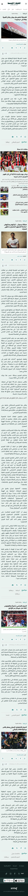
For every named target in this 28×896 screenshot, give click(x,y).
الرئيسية (25, 8)
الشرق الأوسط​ (18, 8)
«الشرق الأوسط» (19, 43)
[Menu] (26, 3)
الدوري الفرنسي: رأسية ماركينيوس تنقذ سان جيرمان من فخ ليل (15, 606)
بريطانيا (11, 589)
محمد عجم (19, 255)
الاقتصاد (4, 8)
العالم (13, 8)
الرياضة (25, 12)
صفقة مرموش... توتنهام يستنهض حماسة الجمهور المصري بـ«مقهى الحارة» (15, 225)
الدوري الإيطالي (16, 141)
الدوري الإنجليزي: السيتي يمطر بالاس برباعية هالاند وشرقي (15, 727)
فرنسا (7, 714)
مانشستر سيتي (16, 852)
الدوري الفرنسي (16, 714)
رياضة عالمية (15, 12)
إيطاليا (7, 141)
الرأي (9, 8)
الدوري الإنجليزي (15, 856)
